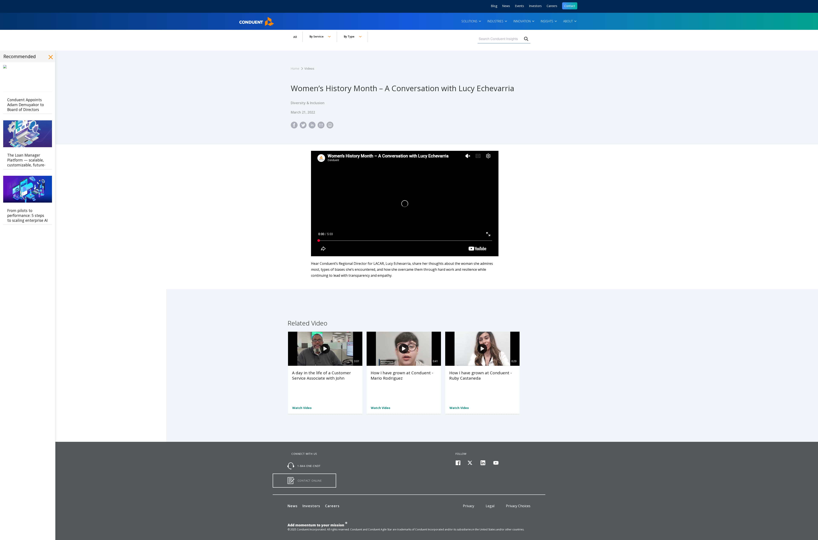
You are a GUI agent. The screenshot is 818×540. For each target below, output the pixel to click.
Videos (309, 68)
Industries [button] (495, 21)
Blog (494, 6)
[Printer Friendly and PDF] (330, 127)
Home (245, 20)
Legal (490, 506)
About (568, 21)
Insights (547, 21)
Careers (552, 6)
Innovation (522, 21)
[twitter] (470, 463)
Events (519, 6)
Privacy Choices (518, 506)
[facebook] (457, 463)
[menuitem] (294, 127)
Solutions (469, 21)
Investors (535, 6)
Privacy (468, 506)
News (506, 6)
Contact (569, 6)
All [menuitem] (295, 37)
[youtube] (495, 463)
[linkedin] (483, 463)
